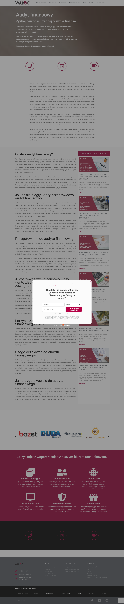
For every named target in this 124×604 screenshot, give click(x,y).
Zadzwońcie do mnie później (74, 309)
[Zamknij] (90, 281)
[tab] (51, 284)
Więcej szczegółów (62, 319)
